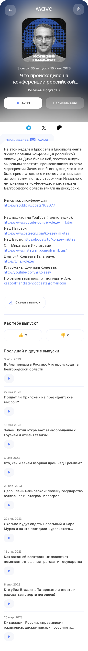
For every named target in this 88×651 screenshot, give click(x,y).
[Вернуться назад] (10, 10)
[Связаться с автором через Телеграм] (28, 128)
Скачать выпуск (27, 302)
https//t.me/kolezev (19, 261)
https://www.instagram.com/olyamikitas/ (35, 250)
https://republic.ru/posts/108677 (29, 205)
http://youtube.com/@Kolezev (27, 272)
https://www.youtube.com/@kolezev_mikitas (38, 222)
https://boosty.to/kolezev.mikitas (49, 239)
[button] (44, 9)
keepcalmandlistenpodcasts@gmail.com (35, 283)
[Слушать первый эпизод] (9, 378)
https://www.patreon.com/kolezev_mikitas (36, 233)
